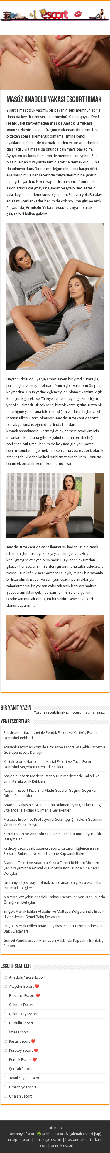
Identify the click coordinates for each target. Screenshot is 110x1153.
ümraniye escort (48, 1139)
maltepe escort (18, 1139)
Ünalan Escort (20, 1096)
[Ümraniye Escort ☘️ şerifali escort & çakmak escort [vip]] (55, 14)
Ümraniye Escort (22, 1087)
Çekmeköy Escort (23, 1014)
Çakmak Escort (21, 1004)
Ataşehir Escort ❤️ (24, 986)
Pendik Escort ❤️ (23, 1059)
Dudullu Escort (21, 1023)
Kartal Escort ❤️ (22, 1041)
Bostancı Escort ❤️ (24, 995)
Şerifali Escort (20, 1069)
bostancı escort (78, 1139)
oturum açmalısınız (88, 712)
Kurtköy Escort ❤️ (23, 1050)
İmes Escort (18, 1032)
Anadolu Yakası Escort (27, 977)
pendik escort (62, 1145)
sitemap (55, 1128)
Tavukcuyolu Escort (25, 1078)
